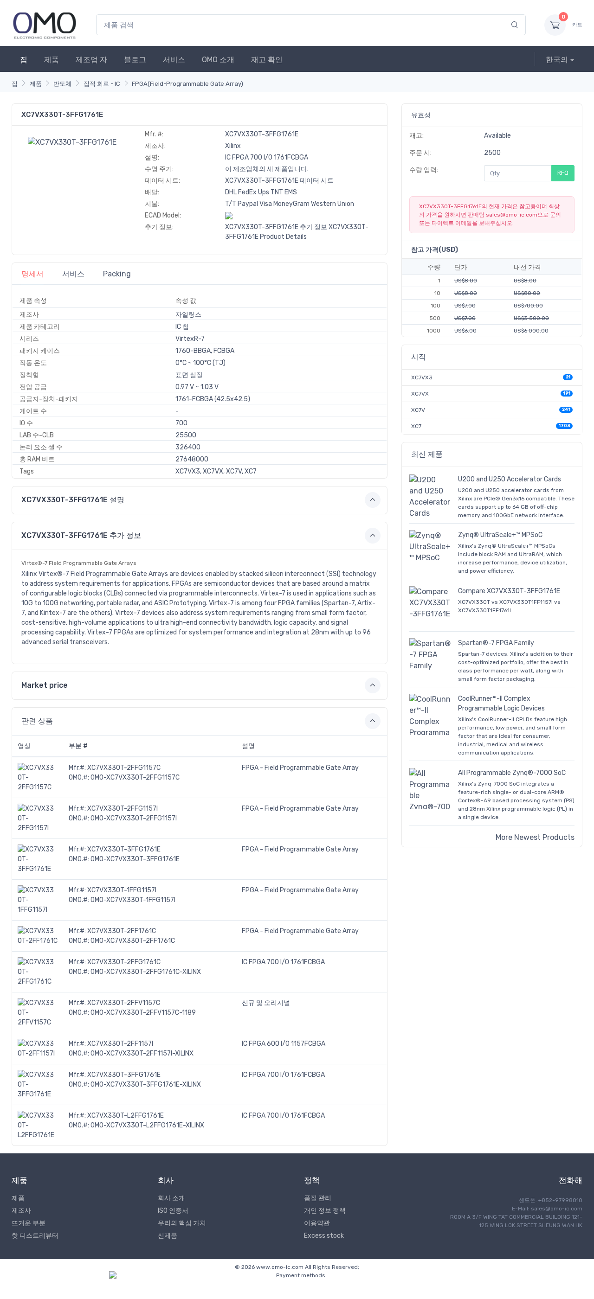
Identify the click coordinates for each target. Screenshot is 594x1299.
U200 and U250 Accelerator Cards (509, 479)
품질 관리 (317, 1198)
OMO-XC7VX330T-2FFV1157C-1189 (143, 1013)
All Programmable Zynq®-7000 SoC (512, 773)
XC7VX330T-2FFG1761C (124, 962)
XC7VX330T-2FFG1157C (124, 768)
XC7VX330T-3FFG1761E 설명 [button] (72, 499)
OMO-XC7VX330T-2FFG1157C (135, 777)
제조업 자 (91, 59)
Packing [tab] (117, 273)
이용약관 (317, 1223)
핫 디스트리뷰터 (35, 1236)
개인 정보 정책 (325, 1211)
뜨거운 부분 (28, 1223)
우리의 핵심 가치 (182, 1223)
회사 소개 (171, 1198)
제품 (51, 59)
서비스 (174, 59)
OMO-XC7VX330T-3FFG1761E (135, 859)
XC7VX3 (422, 377)
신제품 (167, 1236)
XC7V (418, 410)
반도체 (62, 83)
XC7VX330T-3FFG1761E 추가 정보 (276, 227)
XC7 (416, 426)
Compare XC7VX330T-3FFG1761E (509, 591)
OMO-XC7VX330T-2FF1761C (132, 941)
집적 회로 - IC (102, 83)
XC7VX (420, 393)
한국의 (557, 59)
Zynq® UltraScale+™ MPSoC (500, 535)
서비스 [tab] (73, 273)
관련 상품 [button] (37, 721)
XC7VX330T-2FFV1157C (123, 1003)
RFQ (562, 172)
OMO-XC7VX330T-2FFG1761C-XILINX (145, 972)
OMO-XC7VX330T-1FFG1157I (132, 900)
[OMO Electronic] (44, 25)
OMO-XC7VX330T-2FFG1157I (133, 818)
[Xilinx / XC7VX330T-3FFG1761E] (72, 141)
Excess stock (324, 1236)
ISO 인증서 (173, 1211)
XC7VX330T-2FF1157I (120, 1044)
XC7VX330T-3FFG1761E (124, 849)
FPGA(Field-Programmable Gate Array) (187, 83)
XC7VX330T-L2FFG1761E (125, 1116)
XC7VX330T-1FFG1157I (121, 890)
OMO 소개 (218, 59)
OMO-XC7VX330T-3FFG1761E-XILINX (145, 1084)
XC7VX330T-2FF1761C (121, 931)
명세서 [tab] (32, 273)
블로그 (135, 59)
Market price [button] (44, 685)
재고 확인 (267, 59)
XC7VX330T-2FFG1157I (122, 809)
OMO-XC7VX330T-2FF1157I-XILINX (142, 1053)
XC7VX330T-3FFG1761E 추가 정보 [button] (81, 535)
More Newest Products (535, 837)
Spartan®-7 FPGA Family (496, 643)
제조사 (21, 1211)
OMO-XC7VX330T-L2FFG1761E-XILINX (147, 1125)
